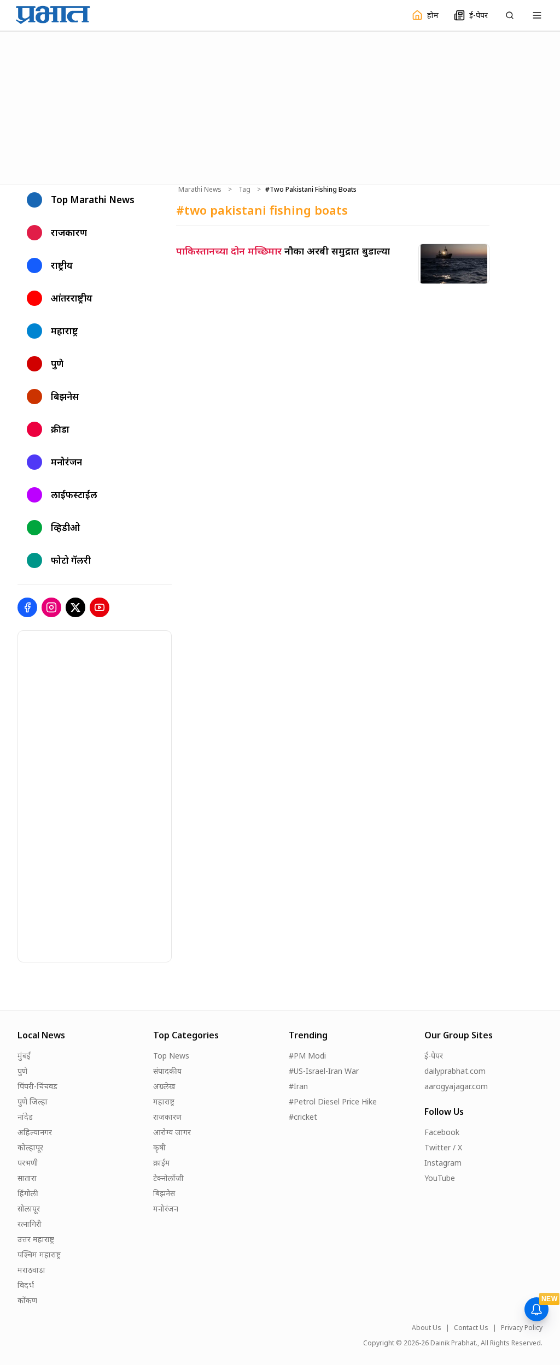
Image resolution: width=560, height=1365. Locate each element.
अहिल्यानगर (35, 1132)
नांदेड (25, 1117)
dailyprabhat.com (455, 1071)
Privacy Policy (521, 1327)
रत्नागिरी (30, 1224)
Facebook (441, 1132)
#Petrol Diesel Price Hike (333, 1101)
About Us (426, 1327)
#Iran (298, 1086)
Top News (171, 1055)
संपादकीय (167, 1071)
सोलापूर (29, 1208)
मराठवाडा (31, 1269)
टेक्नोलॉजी (168, 1178)
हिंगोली (28, 1193)
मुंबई (24, 1055)
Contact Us (471, 1327)
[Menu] (537, 15)
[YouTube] (99, 607)
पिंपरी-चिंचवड (37, 1086)
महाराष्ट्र (163, 1101)
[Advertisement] (280, 106)
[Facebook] (27, 607)
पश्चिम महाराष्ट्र (39, 1254)
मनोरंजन (165, 1208)
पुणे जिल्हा (33, 1101)
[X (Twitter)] (75, 607)
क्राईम (161, 1162)
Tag (244, 189)
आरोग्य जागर (172, 1132)
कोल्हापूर (30, 1147)
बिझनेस (164, 1193)
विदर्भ (26, 1285)
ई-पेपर (433, 1055)
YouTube (439, 1178)
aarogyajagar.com (456, 1086)
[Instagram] (51, 607)
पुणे (22, 1071)
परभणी (28, 1162)
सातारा (27, 1178)
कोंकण (27, 1300)
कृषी (159, 1147)
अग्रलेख (164, 1086)
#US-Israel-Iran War (324, 1071)
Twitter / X (443, 1147)
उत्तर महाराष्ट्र (36, 1239)
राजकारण (167, 1117)
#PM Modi (307, 1055)
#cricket (303, 1117)
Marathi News (199, 189)
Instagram (443, 1162)
